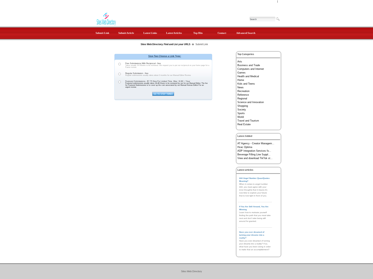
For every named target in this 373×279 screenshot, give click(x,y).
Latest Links (150, 32)
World (240, 116)
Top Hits (198, 32)
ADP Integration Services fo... (254, 150)
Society (241, 109)
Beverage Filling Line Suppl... (253, 154)
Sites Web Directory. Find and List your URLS (165, 44)
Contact (222, 32)
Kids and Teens (246, 83)
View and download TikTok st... (255, 158)
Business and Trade (248, 65)
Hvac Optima (244, 147)
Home (240, 80)
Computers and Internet (250, 68)
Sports (241, 113)
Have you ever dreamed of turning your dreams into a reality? (251, 235)
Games (241, 72)
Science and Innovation (250, 102)
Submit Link (102, 32)
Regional (242, 98)
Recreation (243, 91)
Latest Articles (174, 32)
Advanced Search (245, 32)
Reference (243, 94)
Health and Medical (248, 76)
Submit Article (126, 32)
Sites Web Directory (191, 271)
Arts (239, 61)
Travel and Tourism (248, 120)
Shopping (242, 105)
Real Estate (244, 124)
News (240, 87)
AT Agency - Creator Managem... (255, 143)
